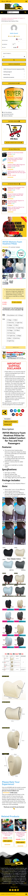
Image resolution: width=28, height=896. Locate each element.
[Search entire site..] (25, 12)
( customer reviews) (14, 247)
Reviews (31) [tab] (7, 424)
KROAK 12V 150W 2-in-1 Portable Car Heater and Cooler (7, 834)
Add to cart (16, 347)
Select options (7, 841)
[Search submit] (14, 60)
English (11, 12)
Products (21, 18)
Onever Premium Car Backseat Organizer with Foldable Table (15, 194)
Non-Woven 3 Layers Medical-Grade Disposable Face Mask (15, 158)
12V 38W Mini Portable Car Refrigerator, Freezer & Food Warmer (20, 834)
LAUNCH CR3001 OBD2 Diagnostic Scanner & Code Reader (16, 165)
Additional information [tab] (10, 421)
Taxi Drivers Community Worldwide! (9, 18)
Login (4, 1)
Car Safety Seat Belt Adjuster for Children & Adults (16, 201)
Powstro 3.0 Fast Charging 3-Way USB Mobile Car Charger (16, 188)
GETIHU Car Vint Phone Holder (15, 152)
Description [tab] (7, 419)
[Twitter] (13, 890)
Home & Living (6, 74)
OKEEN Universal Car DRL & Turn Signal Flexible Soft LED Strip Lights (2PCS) (17, 172)
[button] (26, 1)
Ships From (3, 315)
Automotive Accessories (6, 19)
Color (3, 319)
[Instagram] (15, 890)
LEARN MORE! (14, 233)
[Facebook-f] (10, 890)
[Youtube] (18, 890)
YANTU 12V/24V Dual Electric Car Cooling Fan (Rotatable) (16, 207)
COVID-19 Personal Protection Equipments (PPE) (13, 69)
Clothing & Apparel (7, 71)
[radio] (15, 315)
